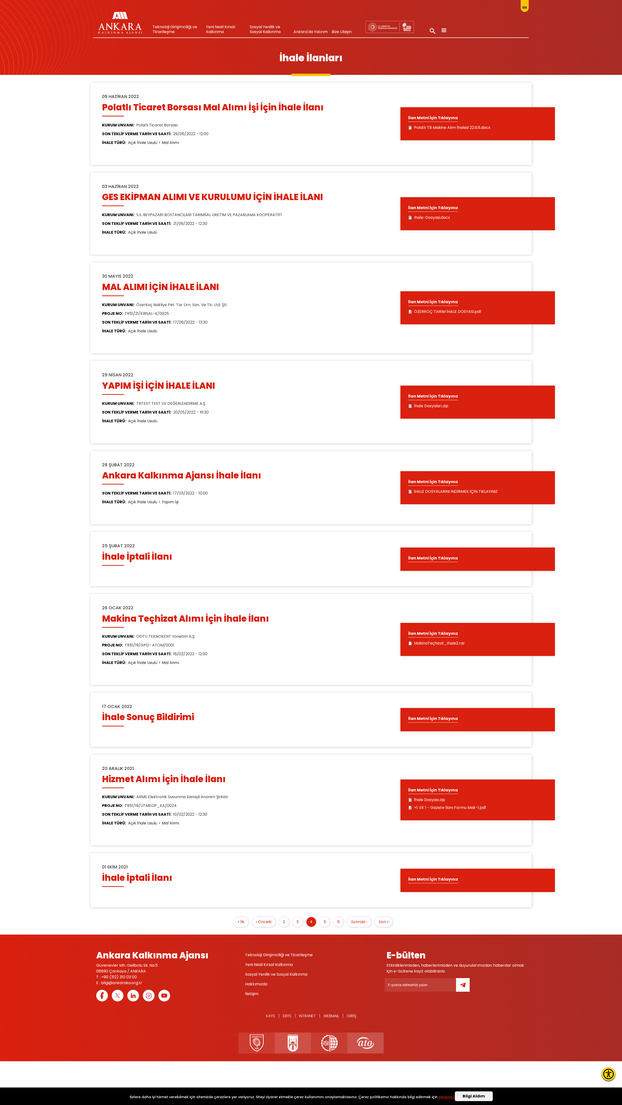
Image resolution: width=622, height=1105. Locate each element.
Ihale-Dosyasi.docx (432, 217)
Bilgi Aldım (474, 1096)
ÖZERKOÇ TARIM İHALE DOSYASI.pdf (447, 311)
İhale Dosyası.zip (429, 800)
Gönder (466, 987)
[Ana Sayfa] (120, 24)
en (524, 7)
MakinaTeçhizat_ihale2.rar (439, 643)
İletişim (252, 994)
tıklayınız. (447, 1097)
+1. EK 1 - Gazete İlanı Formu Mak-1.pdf (450, 807)
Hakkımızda (256, 984)
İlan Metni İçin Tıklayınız (433, 118)
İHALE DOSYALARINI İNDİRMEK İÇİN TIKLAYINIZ (456, 491)
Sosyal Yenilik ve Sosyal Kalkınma (265, 29)
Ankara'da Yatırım (311, 32)
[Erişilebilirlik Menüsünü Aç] (608, 1074)
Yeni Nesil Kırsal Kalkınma (220, 29)
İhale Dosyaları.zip (431, 406)
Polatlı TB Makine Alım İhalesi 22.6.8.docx (452, 127)
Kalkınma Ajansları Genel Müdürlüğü (389, 27)
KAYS (270, 1016)
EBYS (287, 1016)
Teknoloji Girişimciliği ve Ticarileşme (175, 29)
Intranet (307, 1016)
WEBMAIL (331, 1016)
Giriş (351, 1016)
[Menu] (443, 31)
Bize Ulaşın (342, 32)
